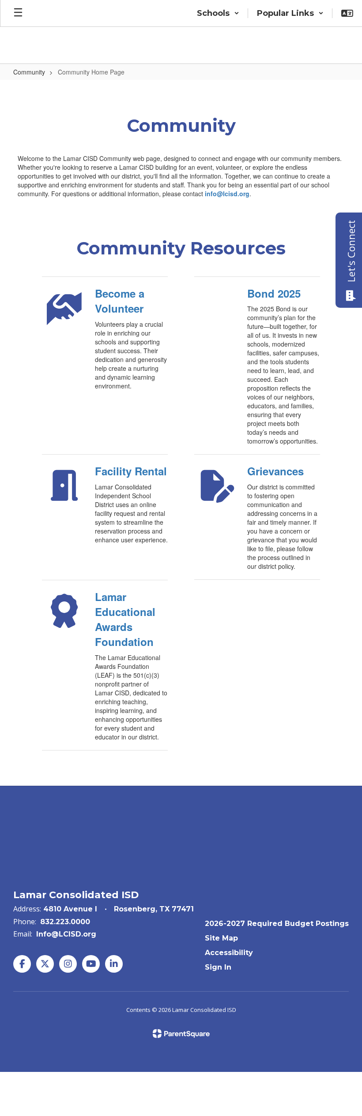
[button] (218, 13)
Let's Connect (351, 251)
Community (29, 71)
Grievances (275, 470)
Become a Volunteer (119, 301)
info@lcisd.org (227, 193)
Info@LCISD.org (66, 934)
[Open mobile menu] (18, 13)
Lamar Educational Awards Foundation (125, 619)
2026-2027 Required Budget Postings (277, 923)
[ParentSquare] (181, 1033)
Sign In (218, 967)
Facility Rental (131, 470)
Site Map (221, 938)
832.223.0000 (65, 922)
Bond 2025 (274, 293)
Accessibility (229, 952)
